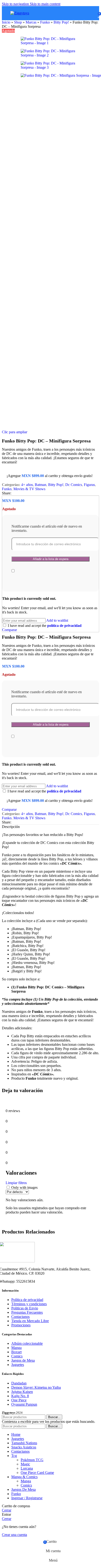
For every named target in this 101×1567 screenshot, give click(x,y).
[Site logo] (19, 13)
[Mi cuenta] (92, 13)
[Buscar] (86, 13)
